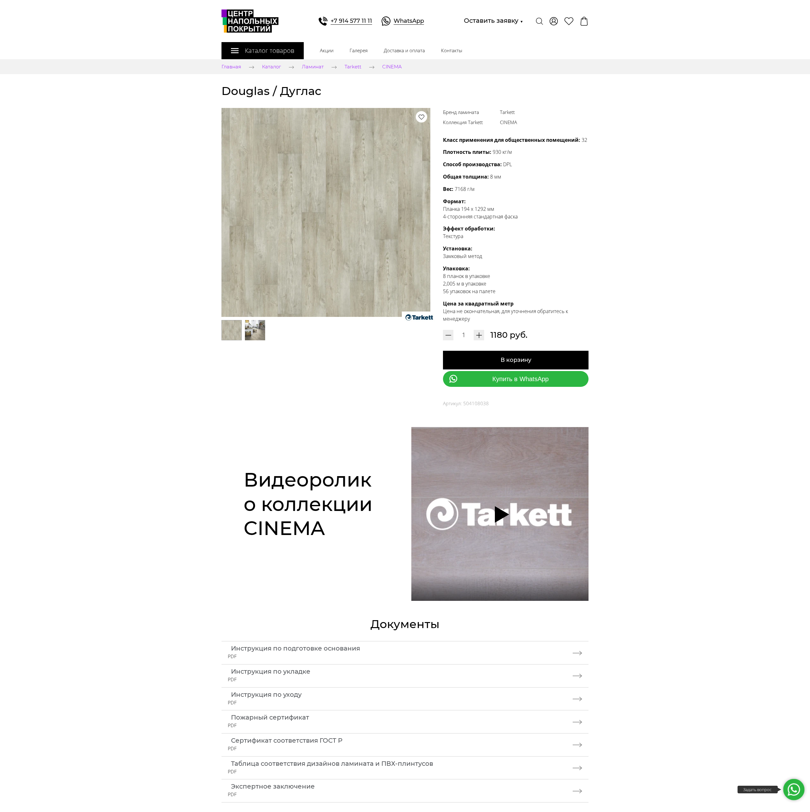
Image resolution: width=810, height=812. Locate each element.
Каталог (271, 67)
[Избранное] (568, 21)
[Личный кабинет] (553, 21)
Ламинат (313, 67)
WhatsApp (409, 20)
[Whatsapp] (794, 789)
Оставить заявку (493, 20)
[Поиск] (539, 21)
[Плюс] (479, 335)
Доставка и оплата (404, 50)
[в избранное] (421, 117)
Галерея (359, 50)
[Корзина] (584, 21)
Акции (326, 50)
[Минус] (448, 335)
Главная (231, 67)
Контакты (451, 50)
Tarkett (353, 67)
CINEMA (392, 67)
